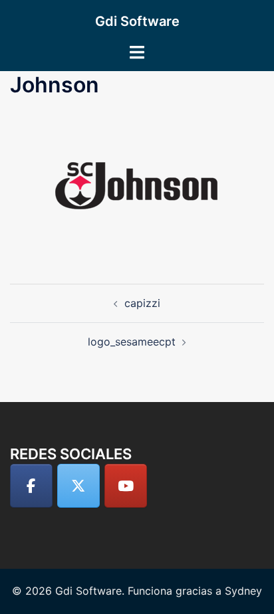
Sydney (243, 590)
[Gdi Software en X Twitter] (78, 486)
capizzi (142, 303)
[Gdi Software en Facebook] (31, 486)
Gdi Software (137, 21)
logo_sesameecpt (132, 341)
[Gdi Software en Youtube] (125, 486)
